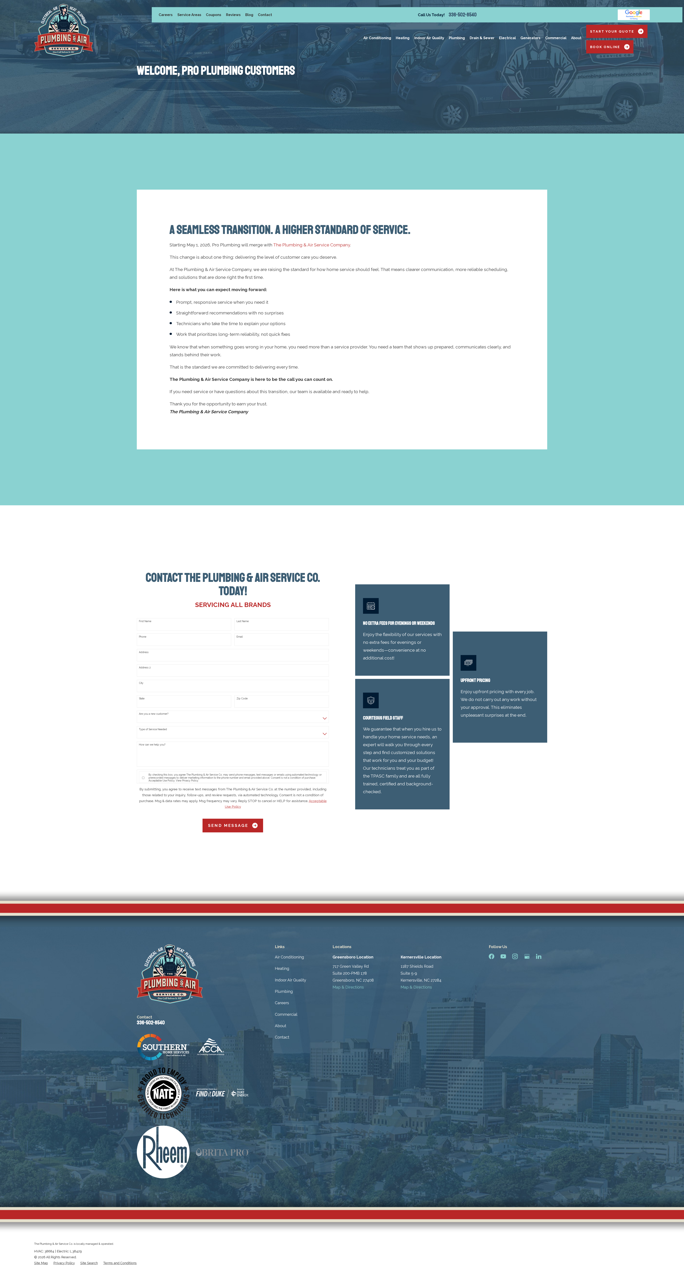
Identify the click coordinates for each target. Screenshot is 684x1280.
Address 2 (145, 667)
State (141, 698)
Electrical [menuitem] (507, 38)
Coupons (213, 15)
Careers (166, 15)
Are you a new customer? (154, 713)
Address (144, 652)
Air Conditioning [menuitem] (377, 38)
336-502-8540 (463, 14)
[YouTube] (503, 956)
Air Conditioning (289, 957)
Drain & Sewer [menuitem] (482, 38)
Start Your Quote (612, 31)
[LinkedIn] (539, 956)
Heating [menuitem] (403, 38)
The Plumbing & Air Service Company (311, 244)
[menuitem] (41, 1263)
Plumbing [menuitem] (457, 38)
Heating (282, 968)
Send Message (228, 825)
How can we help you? (152, 744)
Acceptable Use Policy (162, 780)
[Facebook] (491, 956)
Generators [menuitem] (530, 38)
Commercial (286, 1014)
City (141, 683)
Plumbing (284, 991)
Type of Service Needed (153, 729)
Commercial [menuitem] (555, 38)
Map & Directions (348, 987)
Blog (249, 15)
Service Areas (189, 15)
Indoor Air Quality (290, 980)
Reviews (233, 15)
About (280, 1025)
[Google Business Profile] (527, 956)
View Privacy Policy (187, 780)
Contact (265, 15)
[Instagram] (515, 956)
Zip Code (242, 698)
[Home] (63, 30)
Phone (142, 636)
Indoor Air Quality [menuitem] (429, 38)
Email (240, 636)
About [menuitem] (576, 38)
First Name (145, 621)
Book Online (605, 47)
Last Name (243, 621)
